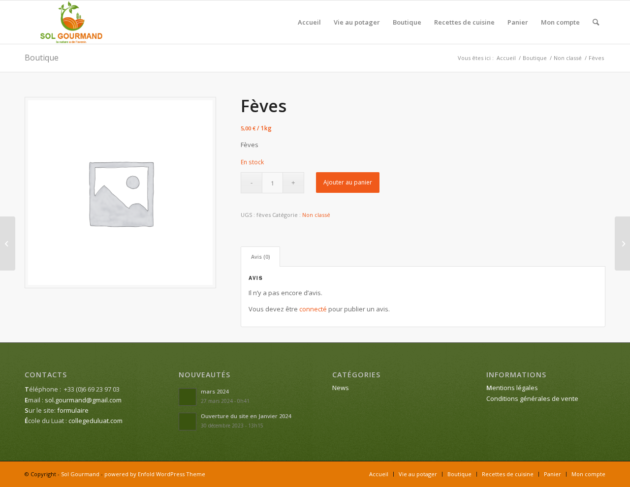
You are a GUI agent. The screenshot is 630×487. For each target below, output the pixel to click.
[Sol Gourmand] (72, 22)
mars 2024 (214, 391)
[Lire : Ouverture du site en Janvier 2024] (187, 421)
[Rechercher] (595, 22)
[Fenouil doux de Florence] (7, 243)
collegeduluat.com (95, 420)
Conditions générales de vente (532, 398)
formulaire (73, 410)
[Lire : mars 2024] (187, 397)
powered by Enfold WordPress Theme (154, 474)
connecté (313, 308)
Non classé (316, 214)
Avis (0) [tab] (260, 256)
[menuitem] (309, 22)
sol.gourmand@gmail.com (83, 400)
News (340, 387)
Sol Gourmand (80, 474)
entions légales (512, 387)
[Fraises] (622, 243)
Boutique (42, 57)
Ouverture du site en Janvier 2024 (246, 416)
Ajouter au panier (347, 182)
